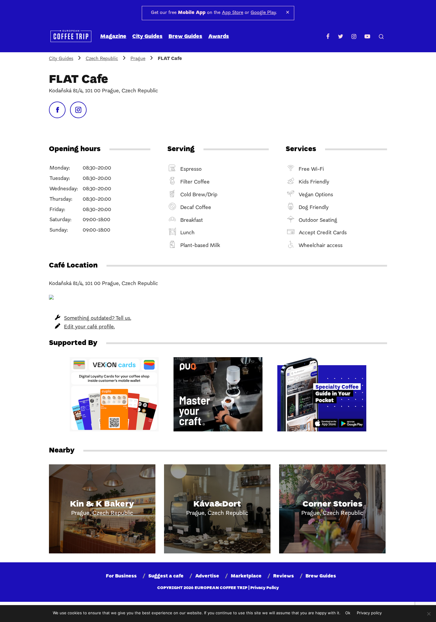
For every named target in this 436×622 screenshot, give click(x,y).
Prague (138, 58)
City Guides (147, 36)
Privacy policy (369, 612)
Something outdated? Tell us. (97, 318)
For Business (121, 576)
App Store (232, 12)
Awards (218, 36)
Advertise (207, 576)
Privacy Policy (264, 588)
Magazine (113, 36)
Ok (347, 612)
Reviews (283, 576)
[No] (429, 614)
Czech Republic (102, 58)
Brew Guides (185, 36)
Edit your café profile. (89, 327)
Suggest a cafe (166, 576)
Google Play (263, 12)
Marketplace (246, 576)
